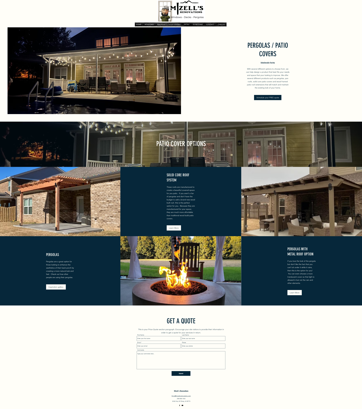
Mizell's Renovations (181, 391)
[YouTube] (182, 405)
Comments (140, 350)
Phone (184, 342)
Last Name (185, 335)
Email (139, 342)
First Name (140, 335)
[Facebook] (180, 405)
